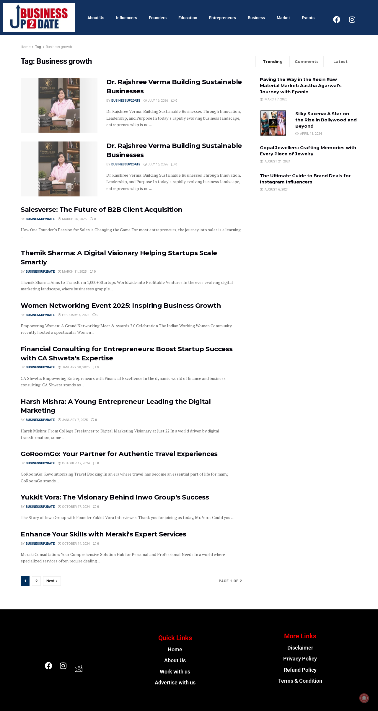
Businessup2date (125, 100)
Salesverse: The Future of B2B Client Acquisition (102, 210)
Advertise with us (175, 683)
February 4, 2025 (75, 315)
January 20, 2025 (75, 367)
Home (25, 47)
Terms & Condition (300, 681)
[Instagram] (352, 19)
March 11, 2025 (74, 272)
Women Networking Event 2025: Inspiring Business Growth (121, 306)
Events (308, 17)
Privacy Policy (300, 659)
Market (283, 17)
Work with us (175, 672)
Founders (158, 17)
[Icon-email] (78, 667)
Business (256, 17)
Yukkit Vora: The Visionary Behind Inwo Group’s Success (115, 497)
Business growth (59, 47)
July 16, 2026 (157, 100)
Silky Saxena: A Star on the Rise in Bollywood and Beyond (326, 120)
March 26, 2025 (74, 219)
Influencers (126, 17)
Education (187, 17)
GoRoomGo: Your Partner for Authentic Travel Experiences (119, 454)
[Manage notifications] (364, 698)
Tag (38, 47)
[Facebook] (337, 19)
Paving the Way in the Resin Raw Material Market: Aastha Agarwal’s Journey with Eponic (301, 86)
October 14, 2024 (75, 544)
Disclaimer (300, 648)
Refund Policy (300, 670)
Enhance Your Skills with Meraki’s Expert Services (103, 534)
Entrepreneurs (222, 17)
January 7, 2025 (74, 420)
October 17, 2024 (75, 463)
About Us (95, 17)
